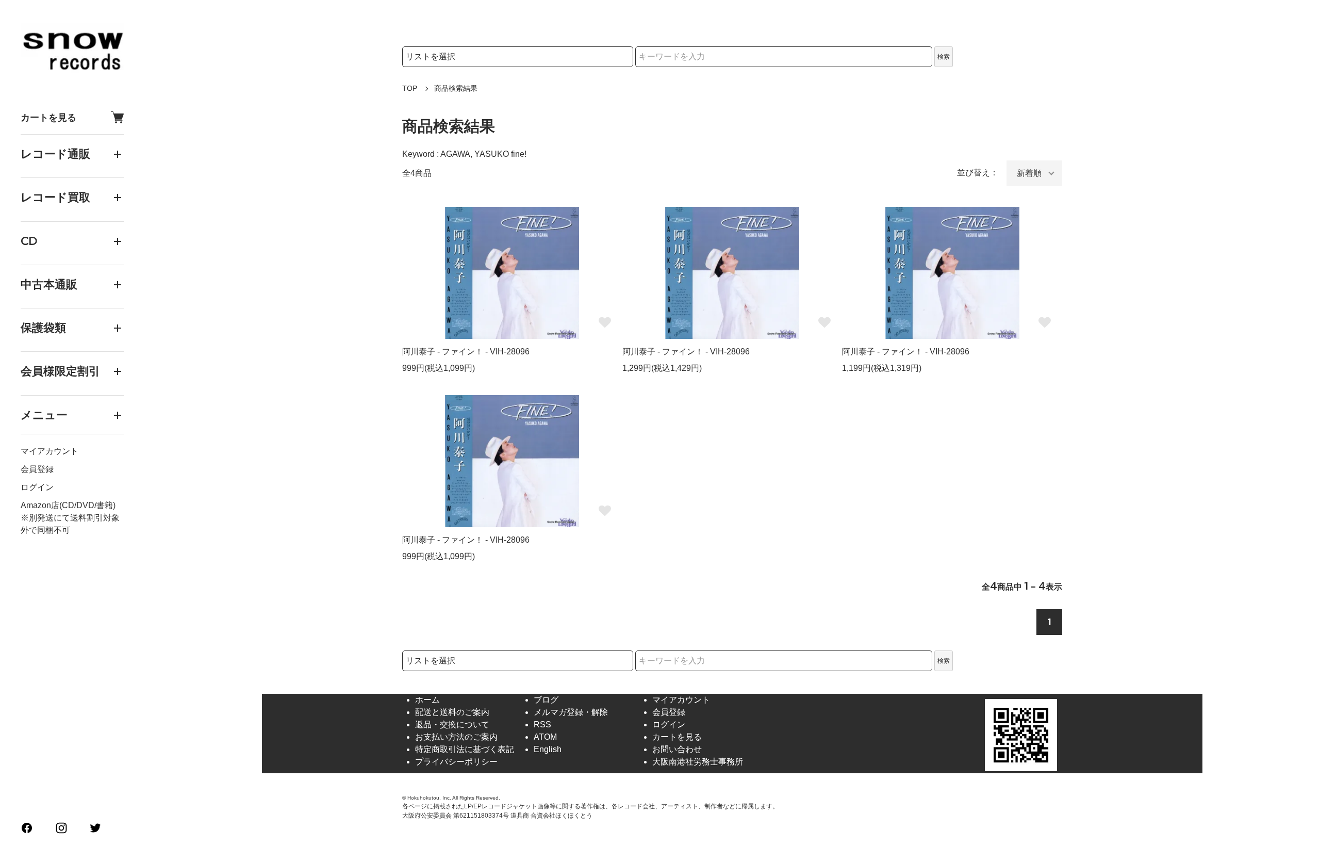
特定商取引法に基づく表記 (464, 749)
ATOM (545, 737)
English (548, 749)
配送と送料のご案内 (452, 712)
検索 (943, 56)
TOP (409, 88)
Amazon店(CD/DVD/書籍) (68, 505)
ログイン (37, 487)
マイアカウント (49, 451)
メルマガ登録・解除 (571, 712)
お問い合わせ (677, 749)
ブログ (546, 699)
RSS (542, 724)
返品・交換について (452, 724)
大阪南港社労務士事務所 (697, 761)
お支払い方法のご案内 (456, 737)
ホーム (427, 699)
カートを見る (48, 117)
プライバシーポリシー (456, 761)
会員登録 (37, 469)
